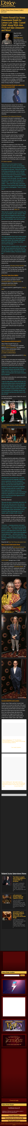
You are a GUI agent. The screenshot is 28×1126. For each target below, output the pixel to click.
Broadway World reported (17, 265)
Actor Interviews (18, 37)
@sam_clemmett (5, 345)
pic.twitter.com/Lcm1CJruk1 (8, 285)
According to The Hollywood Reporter (11, 116)
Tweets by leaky (14, 1100)
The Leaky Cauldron (16, 747)
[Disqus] (14, 815)
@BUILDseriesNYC (11, 347)
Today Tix (16, 209)
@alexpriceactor (17, 281)
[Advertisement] (14, 939)
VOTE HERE (5, 560)
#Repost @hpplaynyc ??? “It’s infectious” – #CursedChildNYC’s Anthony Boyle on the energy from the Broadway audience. (13, 741)
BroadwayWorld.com (19, 547)
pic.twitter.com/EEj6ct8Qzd (8, 352)
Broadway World (18, 566)
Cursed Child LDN (18, 786)
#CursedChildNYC (6, 281)
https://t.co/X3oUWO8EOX (8, 351)
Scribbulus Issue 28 (14, 1108)
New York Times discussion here (17, 542)
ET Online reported (6, 161)
